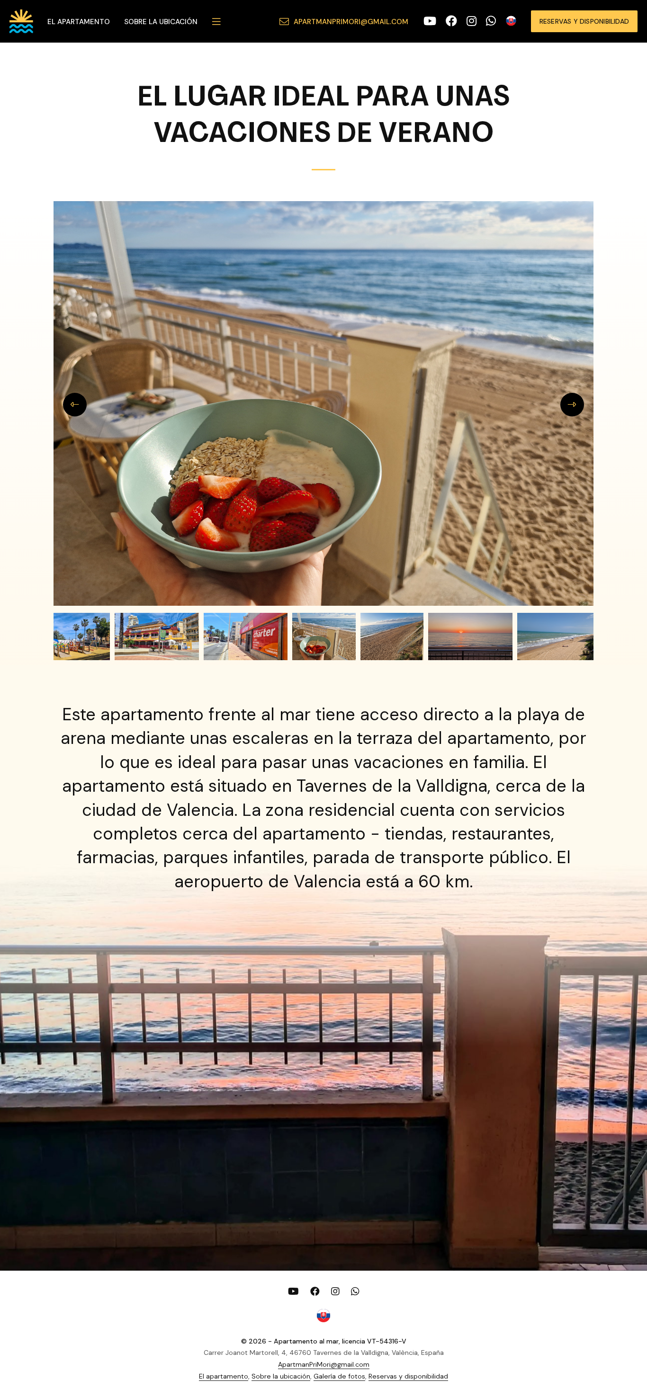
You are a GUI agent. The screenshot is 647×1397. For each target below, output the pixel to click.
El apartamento (78, 22)
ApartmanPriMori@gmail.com (351, 22)
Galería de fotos (339, 1376)
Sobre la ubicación (161, 22)
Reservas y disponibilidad (584, 21)
